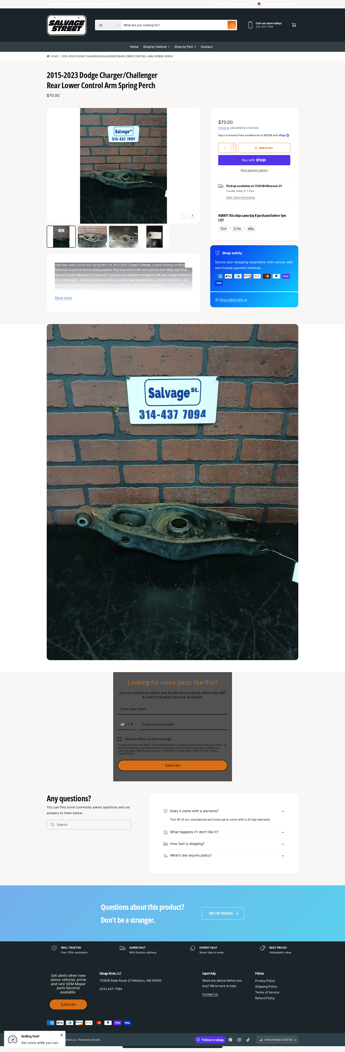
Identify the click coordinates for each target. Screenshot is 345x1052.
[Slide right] (192, 215)
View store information (240, 197)
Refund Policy (265, 998)
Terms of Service (267, 992)
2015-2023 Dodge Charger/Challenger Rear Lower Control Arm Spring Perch (117, 56)
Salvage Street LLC (66, 1039)
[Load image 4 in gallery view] (154, 237)
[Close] (62, 1035)
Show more (63, 298)
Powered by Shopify (89, 1039)
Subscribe (172, 765)
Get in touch (221, 913)
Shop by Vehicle (155, 47)
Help (223, 4)
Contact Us (210, 994)
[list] (172, 950)
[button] (294, 25)
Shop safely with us (233, 300)
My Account (242, 4)
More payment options (254, 170)
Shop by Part (183, 47)
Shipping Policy (266, 986)
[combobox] (180, 25)
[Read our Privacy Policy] (225, 745)
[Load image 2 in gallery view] (92, 237)
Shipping (223, 127)
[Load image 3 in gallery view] (123, 237)
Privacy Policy (265, 981)
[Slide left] (184, 215)
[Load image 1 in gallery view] (61, 237)
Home (54, 56)
